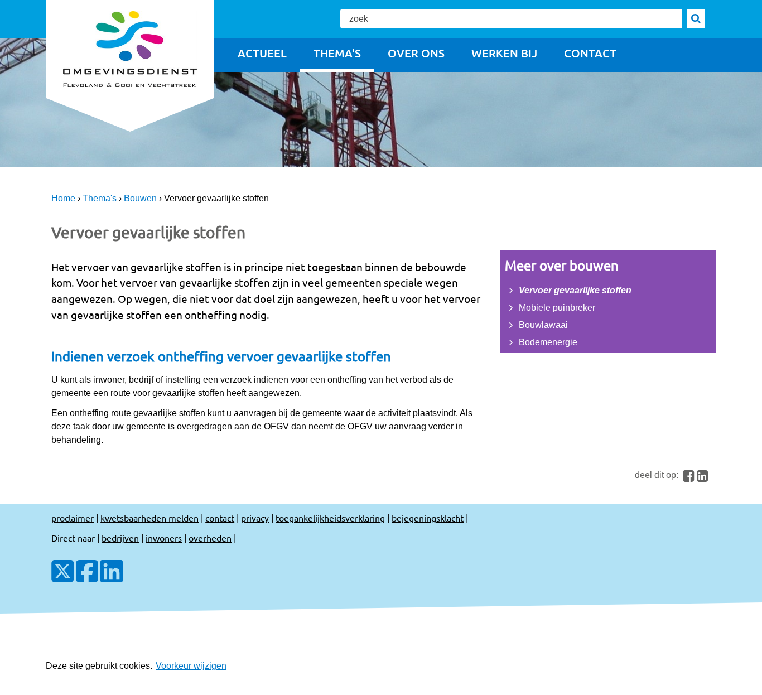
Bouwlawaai (543, 325)
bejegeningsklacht (428, 517)
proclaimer (72, 517)
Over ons (416, 53)
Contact (590, 53)
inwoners (164, 537)
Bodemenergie (548, 342)
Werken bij (504, 53)
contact (219, 517)
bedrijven (120, 537)
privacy (255, 517)
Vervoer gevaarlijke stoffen (575, 290)
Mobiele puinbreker (557, 307)
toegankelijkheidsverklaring (330, 517)
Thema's (337, 53)
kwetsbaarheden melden (149, 517)
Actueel (262, 53)
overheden (210, 537)
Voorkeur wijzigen (191, 665)
